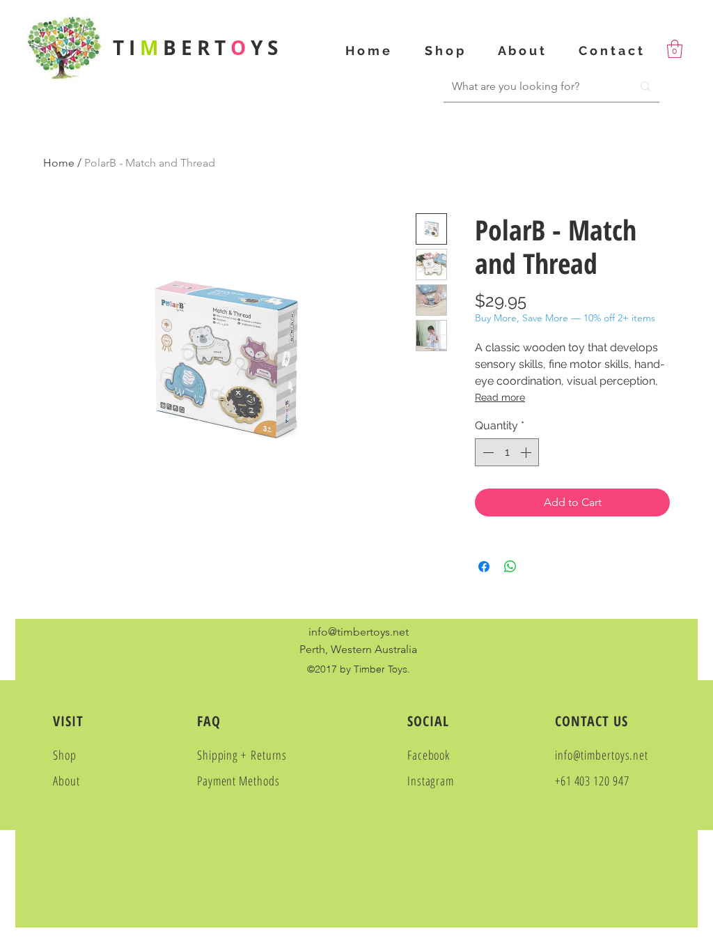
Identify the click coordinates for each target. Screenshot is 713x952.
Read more (500, 397)
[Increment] (527, 452)
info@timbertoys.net (358, 631)
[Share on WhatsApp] (510, 566)
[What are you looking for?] (645, 86)
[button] (674, 49)
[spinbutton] (506, 452)
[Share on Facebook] (484, 566)
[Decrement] (486, 452)
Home (59, 162)
